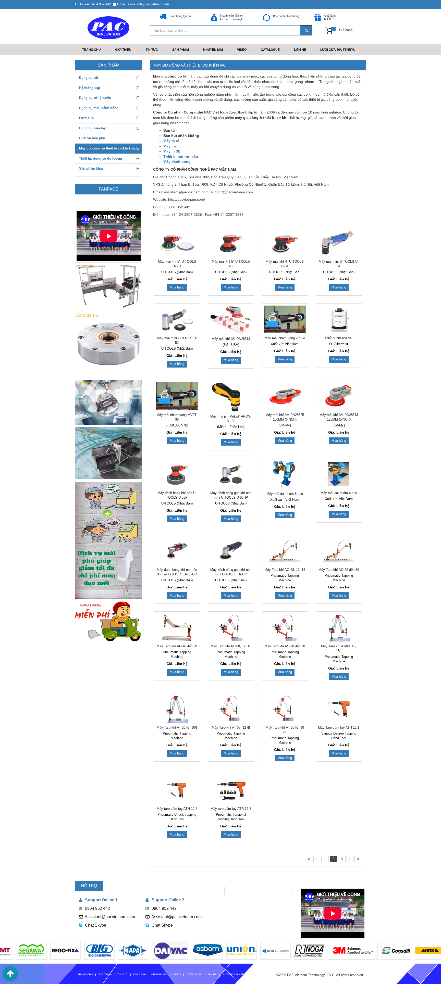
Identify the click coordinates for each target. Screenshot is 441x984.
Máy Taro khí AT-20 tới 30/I (177, 727)
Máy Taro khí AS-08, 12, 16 (231, 646)
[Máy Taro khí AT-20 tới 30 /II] (284, 709)
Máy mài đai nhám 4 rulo (339, 493)
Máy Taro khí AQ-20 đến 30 (338, 570)
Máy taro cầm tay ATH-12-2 (177, 809)
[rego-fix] (40, 950)
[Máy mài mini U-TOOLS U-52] (177, 319)
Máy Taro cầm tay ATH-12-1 (338, 727)
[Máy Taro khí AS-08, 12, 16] (231, 627)
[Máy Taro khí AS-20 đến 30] (284, 627)
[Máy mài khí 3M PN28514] (231, 320)
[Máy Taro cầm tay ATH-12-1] (339, 709)
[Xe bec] (251, 950)
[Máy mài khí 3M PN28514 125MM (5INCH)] (339, 396)
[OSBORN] (183, 950)
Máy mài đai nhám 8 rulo (284, 494)
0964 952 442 (97, 908)
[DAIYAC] (146, 950)
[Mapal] (108, 950)
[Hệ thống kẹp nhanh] (108, 344)
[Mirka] (405, 950)
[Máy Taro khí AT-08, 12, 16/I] (339, 627)
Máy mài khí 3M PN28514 (231, 339)
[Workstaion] (108, 285)
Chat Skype (95, 925)
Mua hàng (177, 287)
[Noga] (284, 950)
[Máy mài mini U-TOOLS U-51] (339, 243)
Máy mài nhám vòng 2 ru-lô (285, 338)
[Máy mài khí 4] (284, 243)
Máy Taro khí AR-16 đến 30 (177, 646)
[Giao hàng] (108, 621)
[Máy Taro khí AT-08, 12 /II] (231, 709)
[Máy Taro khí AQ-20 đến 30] (339, 551)
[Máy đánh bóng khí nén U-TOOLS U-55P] (177, 474)
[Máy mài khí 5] (177, 243)
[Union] (217, 950)
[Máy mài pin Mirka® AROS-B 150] (231, 397)
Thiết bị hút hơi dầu (338, 338)
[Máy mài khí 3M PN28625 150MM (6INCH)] (284, 396)
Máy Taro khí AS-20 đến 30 (285, 646)
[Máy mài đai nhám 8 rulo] (284, 474)
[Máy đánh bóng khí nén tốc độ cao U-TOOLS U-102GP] (177, 551)
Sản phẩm (108, 65)
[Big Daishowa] (74, 950)
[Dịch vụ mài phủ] (108, 540)
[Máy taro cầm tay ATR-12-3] (231, 790)
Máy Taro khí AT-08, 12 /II (231, 727)
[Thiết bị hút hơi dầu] (339, 319)
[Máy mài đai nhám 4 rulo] (339, 474)
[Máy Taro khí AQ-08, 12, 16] (284, 551)
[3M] (328, 950)
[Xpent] (108, 402)
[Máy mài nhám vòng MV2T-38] (177, 396)
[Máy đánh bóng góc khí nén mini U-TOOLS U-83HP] (231, 474)
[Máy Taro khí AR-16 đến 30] (177, 627)
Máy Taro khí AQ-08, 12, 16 (284, 570)
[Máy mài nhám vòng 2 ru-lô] (284, 319)
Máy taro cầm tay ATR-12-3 (231, 809)
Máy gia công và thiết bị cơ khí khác (190, 65)
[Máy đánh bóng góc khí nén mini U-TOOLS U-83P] (231, 551)
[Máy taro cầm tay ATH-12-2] (177, 790)
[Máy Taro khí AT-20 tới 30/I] (177, 709)
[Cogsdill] (371, 950)
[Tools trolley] (108, 453)
